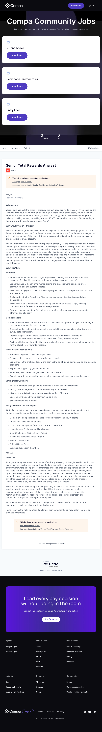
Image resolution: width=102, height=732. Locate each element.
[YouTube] (84, 711)
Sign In (90, 5)
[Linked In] (94, 711)
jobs (4, 148)
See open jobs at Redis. (22, 182)
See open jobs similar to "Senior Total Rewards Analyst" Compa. (38, 185)
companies (15, 148)
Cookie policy (57, 570)
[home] (14, 5)
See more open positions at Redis (51, 543)
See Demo (76, 5)
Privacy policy (45, 570)
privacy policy (72, 510)
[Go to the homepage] (13, 711)
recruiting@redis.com (16, 495)
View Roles (17, 55)
